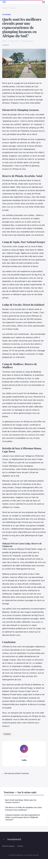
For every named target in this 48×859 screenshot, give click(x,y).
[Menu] (43, 2)
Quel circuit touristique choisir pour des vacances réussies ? (20, 801)
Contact (20, 846)
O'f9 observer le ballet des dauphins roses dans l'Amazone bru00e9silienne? (23, 808)
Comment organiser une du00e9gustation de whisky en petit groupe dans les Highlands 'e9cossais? (22, 817)
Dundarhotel (14, 839)
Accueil (4, 8)
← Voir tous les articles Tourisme (15, 773)
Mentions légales (8, 846)
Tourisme (12, 8)
